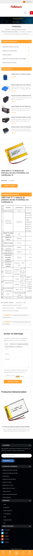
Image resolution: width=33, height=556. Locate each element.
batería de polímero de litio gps (10, 311)
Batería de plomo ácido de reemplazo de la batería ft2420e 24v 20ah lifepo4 (21, 127)
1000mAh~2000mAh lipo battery (10, 32)
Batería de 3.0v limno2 (9, 488)
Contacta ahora (9, 186)
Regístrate (6, 461)
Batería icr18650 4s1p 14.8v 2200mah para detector (21, 85)
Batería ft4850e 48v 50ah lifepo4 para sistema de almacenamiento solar (21, 106)
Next (30, 391)
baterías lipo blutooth (21, 308)
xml (4, 523)
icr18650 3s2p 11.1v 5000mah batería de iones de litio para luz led (21, 74)
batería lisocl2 (6, 491)
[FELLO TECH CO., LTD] (16, 6)
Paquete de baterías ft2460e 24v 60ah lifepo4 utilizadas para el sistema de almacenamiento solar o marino (21, 117)
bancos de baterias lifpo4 (10, 494)
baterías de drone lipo (8, 308)
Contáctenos (7, 514)
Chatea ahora (16, 553)
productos (6, 507)
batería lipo (6, 476)
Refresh (22, 376)
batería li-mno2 (7, 482)
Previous (27, 391)
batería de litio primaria (9, 63)
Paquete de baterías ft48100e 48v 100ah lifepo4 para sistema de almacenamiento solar (21, 96)
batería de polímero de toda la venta (11, 305)
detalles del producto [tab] (11, 194)
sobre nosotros (7, 511)
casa (8, 29)
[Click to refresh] (18, 377)
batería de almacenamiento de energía (14, 59)
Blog (4, 517)
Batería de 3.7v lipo (8, 485)
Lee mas (13, 77)
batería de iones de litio (10, 51)
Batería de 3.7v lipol (21, 302)
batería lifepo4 (7, 55)
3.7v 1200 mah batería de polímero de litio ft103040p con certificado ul (16, 427)
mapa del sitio (7, 520)
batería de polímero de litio (18, 29)
